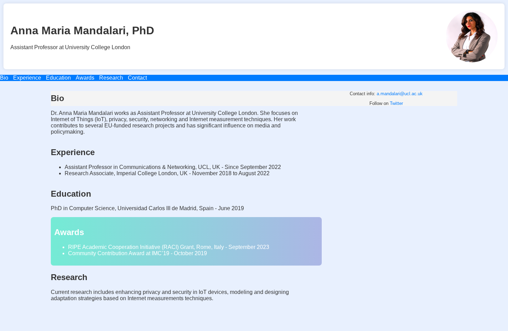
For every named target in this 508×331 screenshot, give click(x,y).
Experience (27, 78)
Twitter (396, 103)
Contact (137, 78)
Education (58, 78)
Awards (85, 78)
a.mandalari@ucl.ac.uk (400, 93)
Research (111, 78)
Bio (4, 78)
